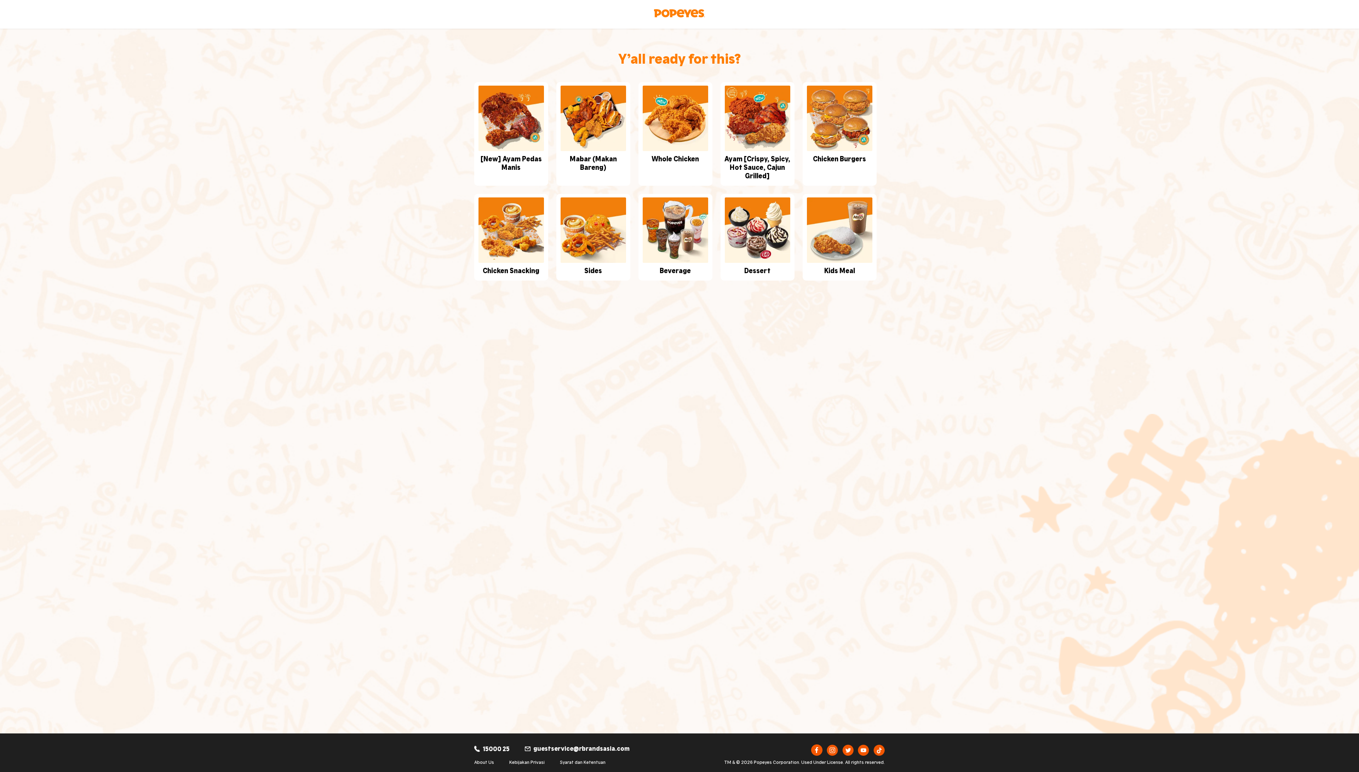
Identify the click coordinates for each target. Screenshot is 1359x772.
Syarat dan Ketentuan (583, 762)
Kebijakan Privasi (527, 762)
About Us (484, 762)
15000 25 (496, 748)
